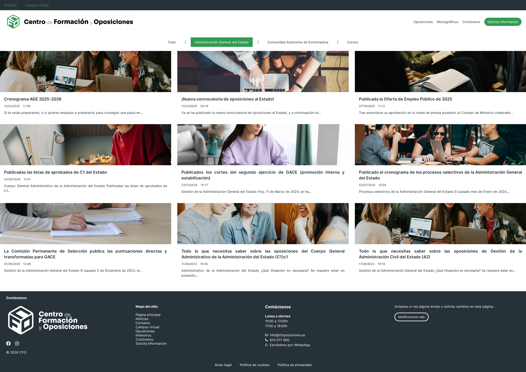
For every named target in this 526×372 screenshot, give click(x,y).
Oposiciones (423, 22)
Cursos (352, 42)
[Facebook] (8, 343)
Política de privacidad (294, 365)
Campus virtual (37, 5)
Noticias (10, 5)
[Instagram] (17, 343)
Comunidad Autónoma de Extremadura (298, 42)
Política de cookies (254, 365)
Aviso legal (223, 365)
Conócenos (471, 22)
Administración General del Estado (222, 42)
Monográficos (447, 22)
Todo (172, 42)
